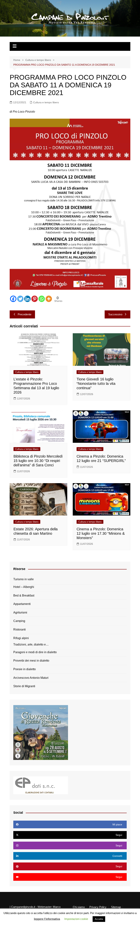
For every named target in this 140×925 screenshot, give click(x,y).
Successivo (115, 314)
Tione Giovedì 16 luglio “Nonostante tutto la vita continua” (96, 383)
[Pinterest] (34, 299)
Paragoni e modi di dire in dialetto (35, 652)
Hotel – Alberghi (23, 586)
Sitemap (116, 907)
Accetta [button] (99, 919)
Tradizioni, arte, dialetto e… (31, 644)
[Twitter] (20, 299)
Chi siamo (79, 907)
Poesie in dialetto (24, 669)
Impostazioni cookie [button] (76, 918)
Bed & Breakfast (23, 595)
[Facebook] (13, 299)
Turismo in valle (23, 579)
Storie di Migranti (24, 686)
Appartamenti (22, 603)
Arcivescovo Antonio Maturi (30, 677)
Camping (19, 620)
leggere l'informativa (47, 918)
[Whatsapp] (41, 299)
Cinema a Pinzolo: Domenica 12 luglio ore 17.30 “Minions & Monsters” (101, 533)
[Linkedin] (27, 299)
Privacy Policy (97, 907)
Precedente (24, 314)
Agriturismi (20, 612)
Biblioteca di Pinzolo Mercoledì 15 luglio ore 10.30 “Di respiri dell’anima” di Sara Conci (38, 460)
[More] (49, 299)
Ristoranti (19, 629)
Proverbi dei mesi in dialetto (31, 660)
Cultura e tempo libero (46, 102)
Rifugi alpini (21, 638)
